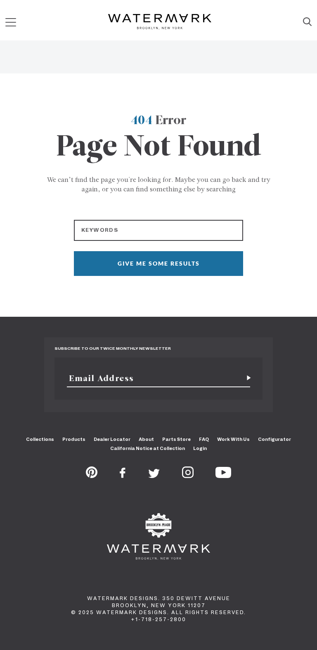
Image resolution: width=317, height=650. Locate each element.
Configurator (274, 439)
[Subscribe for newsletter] (245, 378)
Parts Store (176, 439)
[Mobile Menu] (10, 22)
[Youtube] (223, 475)
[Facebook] (122, 475)
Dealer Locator (112, 439)
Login (200, 448)
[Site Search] (307, 22)
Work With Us (233, 439)
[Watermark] (159, 22)
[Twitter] (154, 475)
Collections (40, 439)
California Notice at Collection (147, 448)
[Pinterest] (91, 475)
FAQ (204, 439)
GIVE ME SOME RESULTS (159, 263)
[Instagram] (188, 475)
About (146, 439)
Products (73, 439)
